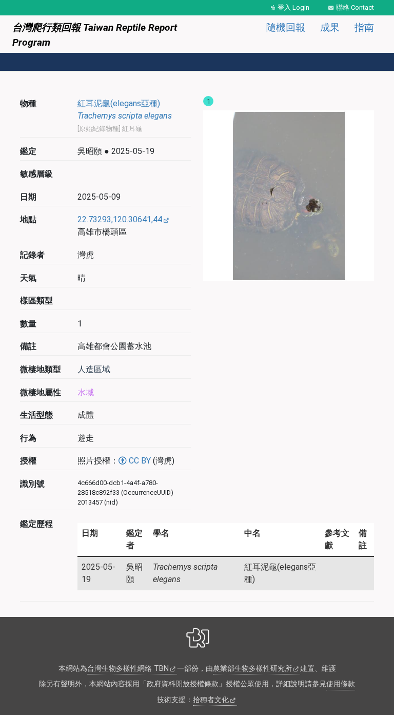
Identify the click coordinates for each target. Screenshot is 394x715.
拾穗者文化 (211, 699)
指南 (364, 27)
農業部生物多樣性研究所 (252, 668)
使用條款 (340, 684)
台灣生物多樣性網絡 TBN (128, 668)
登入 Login (293, 7)
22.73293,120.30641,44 (119, 219)
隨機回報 (285, 27)
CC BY (139, 461)
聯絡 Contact (355, 7)
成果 (330, 27)
